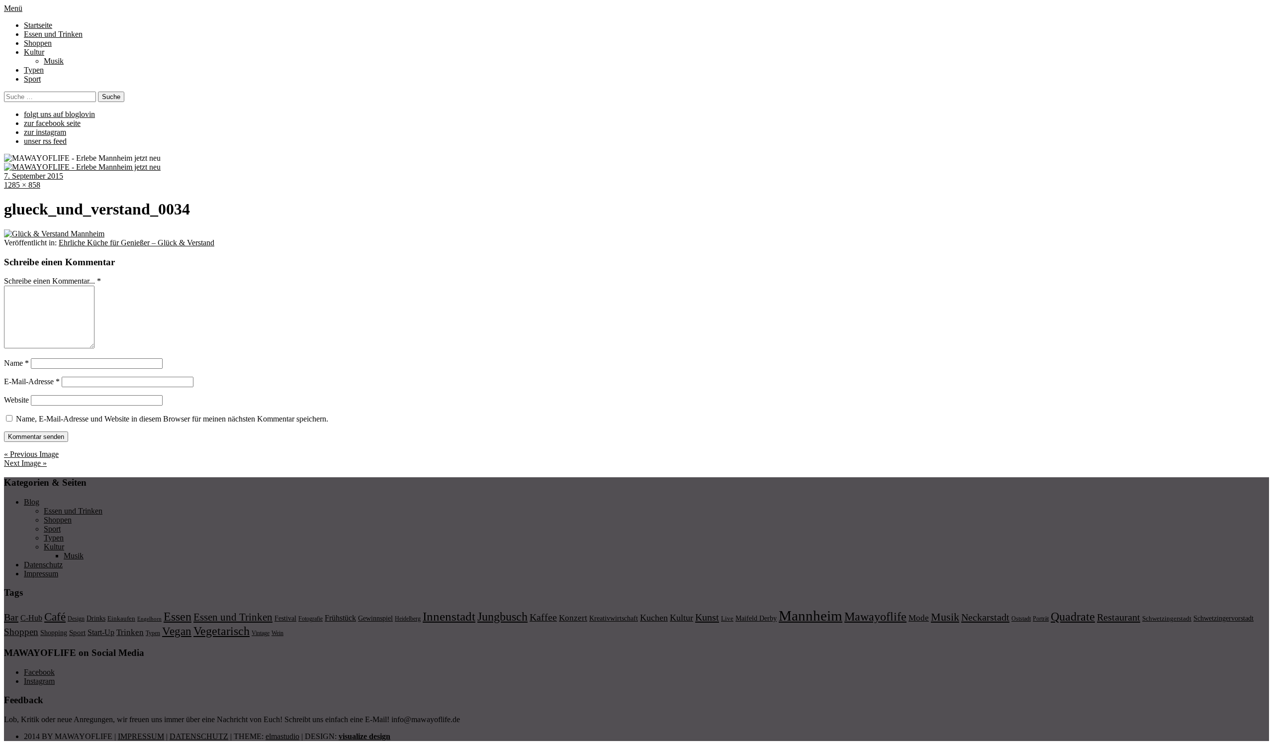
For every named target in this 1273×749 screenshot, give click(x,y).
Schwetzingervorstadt (1223, 618)
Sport (32, 79)
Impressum (41, 573)
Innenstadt (449, 616)
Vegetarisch (221, 631)
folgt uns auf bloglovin (59, 114)
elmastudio (282, 736)
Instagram (39, 681)
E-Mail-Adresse (32, 381)
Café (55, 617)
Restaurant (1118, 617)
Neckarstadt (985, 617)
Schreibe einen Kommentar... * (52, 281)
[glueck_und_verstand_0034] (54, 233)
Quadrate (1073, 616)
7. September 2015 (33, 176)
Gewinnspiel (375, 618)
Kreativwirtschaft (613, 618)
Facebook (39, 672)
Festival (285, 618)
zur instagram (45, 132)
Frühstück (340, 618)
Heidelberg (408, 619)
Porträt (1041, 618)
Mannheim (810, 616)
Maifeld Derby (756, 618)
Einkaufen (121, 618)
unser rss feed (45, 141)
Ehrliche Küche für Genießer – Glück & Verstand (136, 242)
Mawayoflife (875, 616)
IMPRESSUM (141, 736)
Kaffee (543, 617)
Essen (177, 616)
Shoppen (38, 43)
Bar (11, 617)
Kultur (34, 52)
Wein (277, 633)
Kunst (707, 617)
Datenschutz (43, 564)
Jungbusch (502, 616)
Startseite (38, 25)
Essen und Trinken (53, 34)
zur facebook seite (52, 123)
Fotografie (310, 619)
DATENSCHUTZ (199, 736)
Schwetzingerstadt (1166, 618)
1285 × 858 (22, 185)
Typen (34, 70)
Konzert (573, 618)
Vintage (261, 633)
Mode (919, 618)
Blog (31, 502)
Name (16, 363)
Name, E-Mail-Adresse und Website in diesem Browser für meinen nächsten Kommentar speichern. (172, 419)
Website (16, 400)
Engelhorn (149, 619)
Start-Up (101, 632)
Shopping (53, 633)
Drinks (96, 618)
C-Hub (31, 618)
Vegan (176, 631)
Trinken (130, 632)
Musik (54, 61)
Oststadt (1021, 619)
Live (727, 618)
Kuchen (654, 618)
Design (76, 619)
